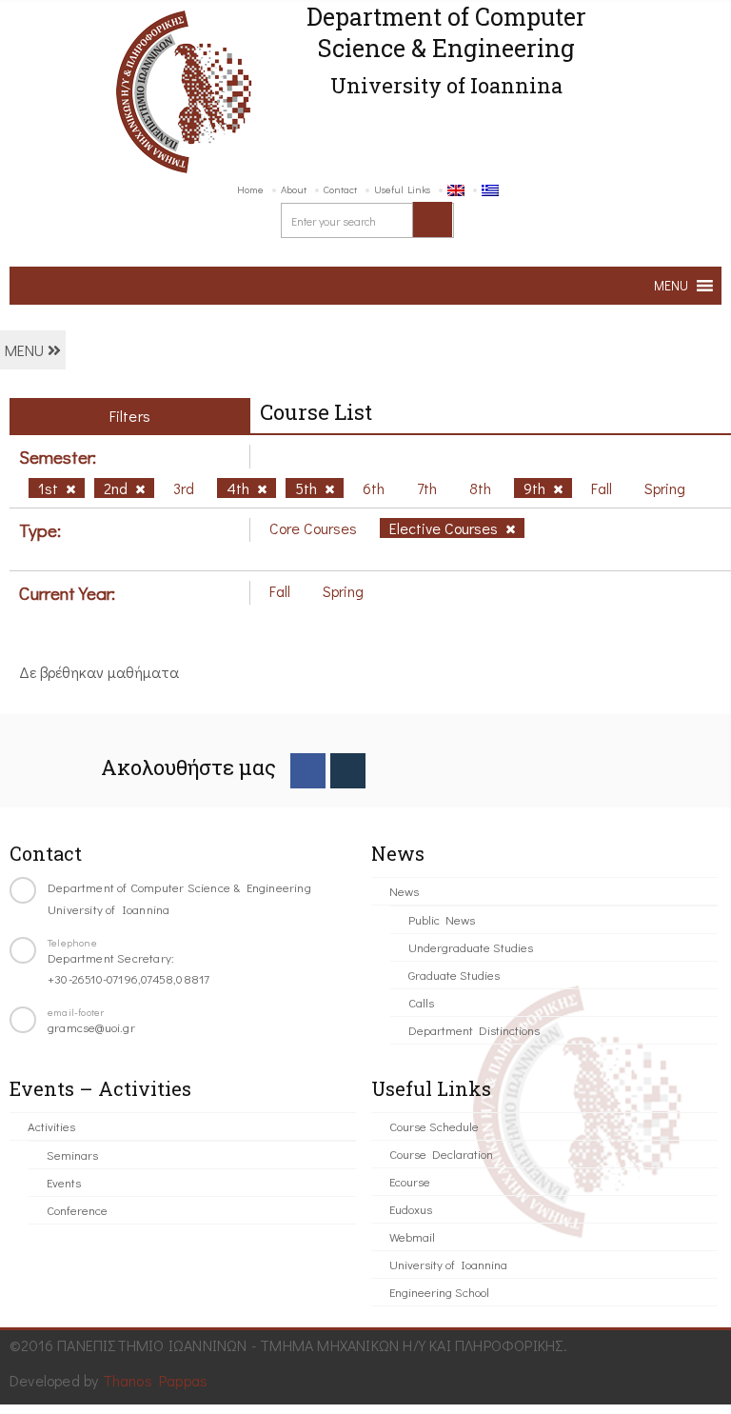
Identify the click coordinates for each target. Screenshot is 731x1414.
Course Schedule (434, 1126)
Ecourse (409, 1181)
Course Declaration (441, 1153)
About (293, 189)
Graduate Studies (454, 974)
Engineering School (439, 1292)
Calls (421, 1002)
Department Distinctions (474, 1030)
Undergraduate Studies (470, 947)
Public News (441, 919)
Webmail (412, 1236)
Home (250, 189)
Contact (340, 189)
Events (64, 1182)
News (404, 891)
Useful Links (402, 189)
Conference (77, 1210)
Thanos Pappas (155, 1380)
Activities (51, 1126)
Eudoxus (410, 1209)
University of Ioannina (448, 1264)
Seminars (72, 1154)
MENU (26, 350)
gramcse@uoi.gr (91, 1027)
